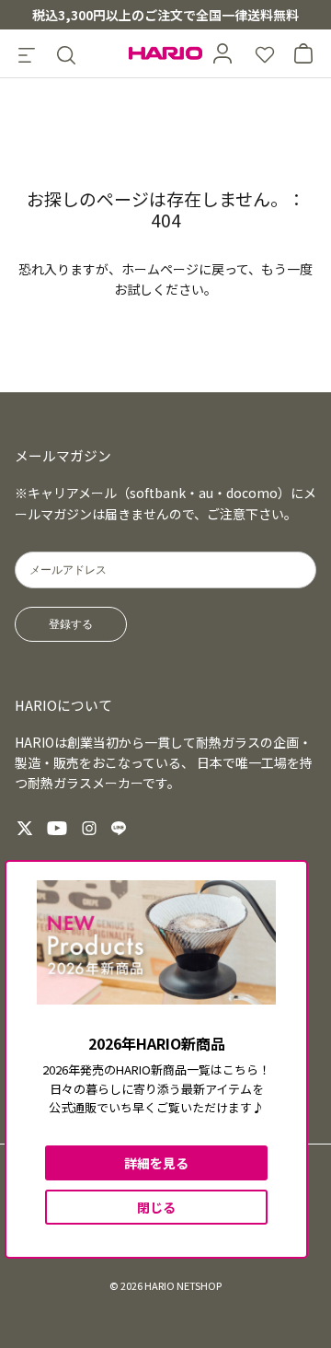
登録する (71, 624)
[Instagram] (89, 828)
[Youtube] (57, 828)
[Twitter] (25, 828)
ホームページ (160, 269)
